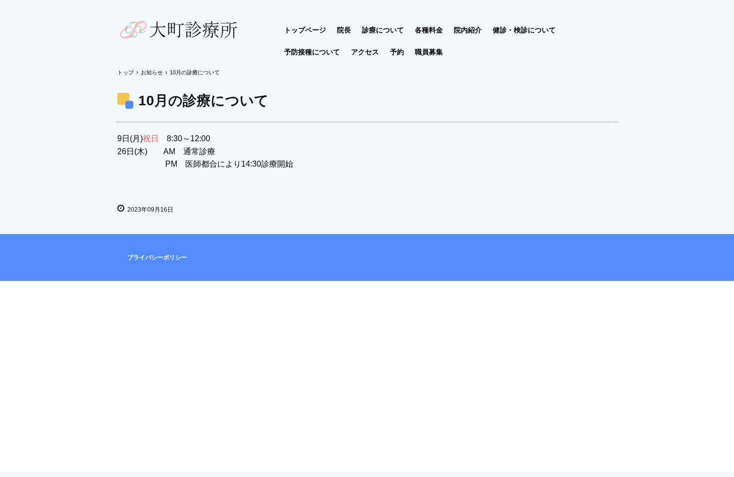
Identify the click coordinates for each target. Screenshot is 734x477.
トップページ (305, 30)
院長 (344, 30)
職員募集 (429, 52)
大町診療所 (219, 33)
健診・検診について (524, 30)
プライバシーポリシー (157, 257)
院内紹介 (468, 30)
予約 (397, 52)
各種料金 (429, 30)
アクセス (365, 52)
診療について (383, 30)
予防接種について (312, 52)
